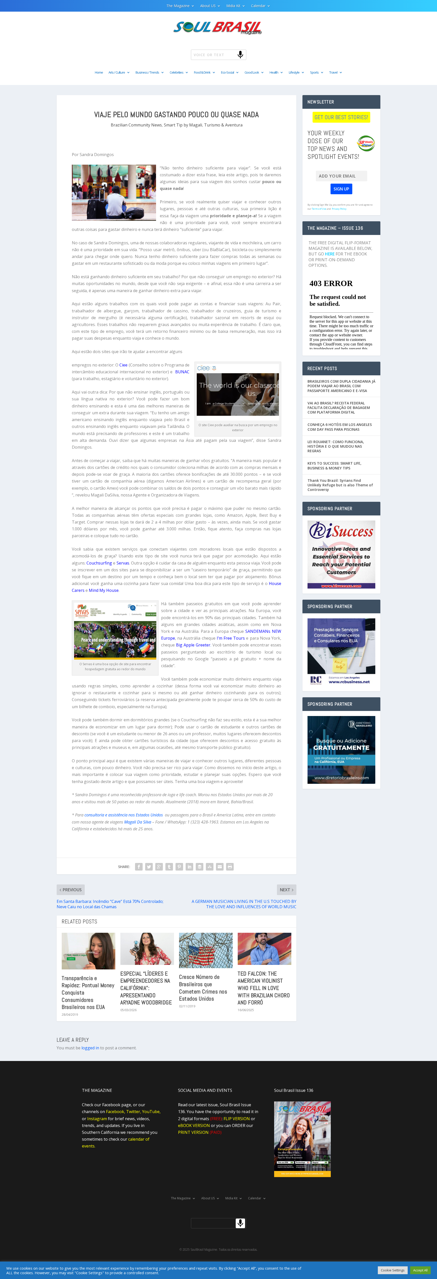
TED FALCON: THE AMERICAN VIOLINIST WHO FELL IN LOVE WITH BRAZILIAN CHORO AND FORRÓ (264, 988)
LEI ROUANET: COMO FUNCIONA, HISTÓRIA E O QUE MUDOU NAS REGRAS (336, 446)
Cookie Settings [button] (393, 1270)
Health (274, 73)
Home (99, 73)
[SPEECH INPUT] (232, 54)
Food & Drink (202, 73)
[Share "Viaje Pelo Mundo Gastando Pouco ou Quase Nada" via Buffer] (199, 867)
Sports (314, 73)
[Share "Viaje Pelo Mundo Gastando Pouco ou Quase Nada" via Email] (220, 867)
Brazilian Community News (136, 125)
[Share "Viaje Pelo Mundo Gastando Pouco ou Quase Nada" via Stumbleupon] (210, 867)
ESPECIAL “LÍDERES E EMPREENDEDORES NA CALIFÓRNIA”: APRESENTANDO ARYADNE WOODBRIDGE (146, 988)
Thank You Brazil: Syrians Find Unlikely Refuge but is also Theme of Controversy (340, 485)
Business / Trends (147, 73)
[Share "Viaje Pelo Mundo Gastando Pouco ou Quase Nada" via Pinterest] (179, 867)
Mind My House (104, 590)
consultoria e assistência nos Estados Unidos (123, 815)
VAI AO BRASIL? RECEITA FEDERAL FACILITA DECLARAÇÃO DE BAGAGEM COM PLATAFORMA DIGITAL (339, 408)
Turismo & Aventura (223, 125)
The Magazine (178, 6)
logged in (90, 1048)
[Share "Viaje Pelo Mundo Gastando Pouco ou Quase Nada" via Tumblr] (169, 867)
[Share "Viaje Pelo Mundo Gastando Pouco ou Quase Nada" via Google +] (159, 867)
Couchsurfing (99, 563)
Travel (333, 73)
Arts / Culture (116, 73)
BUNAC (182, 372)
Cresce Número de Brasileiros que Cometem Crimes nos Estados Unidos (203, 987)
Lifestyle (294, 73)
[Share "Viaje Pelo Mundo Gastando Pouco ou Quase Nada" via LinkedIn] (189, 867)
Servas (123, 563)
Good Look (252, 73)
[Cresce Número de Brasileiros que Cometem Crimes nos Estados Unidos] (206, 950)
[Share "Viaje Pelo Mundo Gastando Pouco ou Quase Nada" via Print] (230, 867)
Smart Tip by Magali (183, 125)
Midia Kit (233, 6)
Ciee (123, 365)
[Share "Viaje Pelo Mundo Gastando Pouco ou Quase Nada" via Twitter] (149, 867)
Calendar (258, 6)
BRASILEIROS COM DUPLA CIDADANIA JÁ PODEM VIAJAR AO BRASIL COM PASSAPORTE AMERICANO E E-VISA (341, 386)
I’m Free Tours (231, 638)
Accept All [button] (420, 1270)
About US (208, 6)
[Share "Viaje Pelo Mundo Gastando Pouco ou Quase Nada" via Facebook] (139, 867)
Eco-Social (227, 73)
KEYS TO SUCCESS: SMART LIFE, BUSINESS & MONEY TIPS (334, 465)
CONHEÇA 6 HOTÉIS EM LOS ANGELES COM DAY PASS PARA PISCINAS (340, 426)
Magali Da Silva (137, 822)
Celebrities (176, 73)
